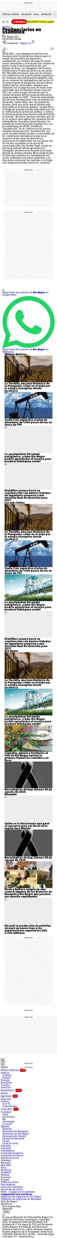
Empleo (5, 1180)
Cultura (5, 1101)
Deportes (6, 1099)
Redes (4, 1093)
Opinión (5, 1126)
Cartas (6, 1141)
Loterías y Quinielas (12, 1187)
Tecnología (8, 1122)
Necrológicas (8, 1184)
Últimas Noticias (13, 1070)
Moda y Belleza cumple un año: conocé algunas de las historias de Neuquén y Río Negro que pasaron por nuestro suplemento (28, 893)
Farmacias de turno (11, 1189)
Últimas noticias (10, 14)
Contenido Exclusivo (12, 1153)
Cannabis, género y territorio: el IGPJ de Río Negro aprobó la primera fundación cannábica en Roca (27, 756)
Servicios (6, 1087)
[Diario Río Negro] (7, 21)
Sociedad (6, 1112)
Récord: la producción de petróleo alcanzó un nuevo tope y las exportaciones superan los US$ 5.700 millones (28, 929)
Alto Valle (6, 1165)
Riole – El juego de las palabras (18, 1192)
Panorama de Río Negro (15, 1134)
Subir (6, 1211)
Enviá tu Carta (10, 1143)
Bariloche (46, 14)
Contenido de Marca (12, 1155)
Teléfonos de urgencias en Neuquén (21, 1199)
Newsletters (11, 1090)
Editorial (7, 1129)
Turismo (5, 1085)
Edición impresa (10, 1158)
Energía (5, 1080)
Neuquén (27, 14)
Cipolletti (6, 1172)
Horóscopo (8, 1117)
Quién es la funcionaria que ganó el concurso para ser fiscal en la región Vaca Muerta (27, 826)
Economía (6, 1082)
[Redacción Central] (3, 34)
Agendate (9, 1096)
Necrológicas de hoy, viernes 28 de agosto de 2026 (28, 791)
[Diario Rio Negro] (3, 1214)
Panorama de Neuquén (15, 1131)
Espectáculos (9, 1106)
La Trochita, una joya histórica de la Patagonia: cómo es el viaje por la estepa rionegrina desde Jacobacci (27, 387)
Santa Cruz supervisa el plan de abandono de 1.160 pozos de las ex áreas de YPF (28, 422)
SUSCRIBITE (40, 21)
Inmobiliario (7, 1151)
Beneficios (6, 1204)
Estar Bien (9, 1109)
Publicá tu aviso (9, 1182)
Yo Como (7, 1124)
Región (6, 27)
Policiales (6, 1146)
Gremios (7, 1075)
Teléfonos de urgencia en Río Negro (21, 1197)
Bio (4, 1119)
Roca (36, 14)
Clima (5, 1114)
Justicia (6, 1078)
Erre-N (6, 1104)
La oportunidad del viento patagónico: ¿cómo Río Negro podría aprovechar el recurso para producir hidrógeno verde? (28, 457)
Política (5, 1073)
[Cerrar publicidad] (2, 1060)
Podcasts (6, 1148)
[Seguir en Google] (3, 51)
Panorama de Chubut (14, 1136)
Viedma (5, 1175)
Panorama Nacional (13, 1138)
